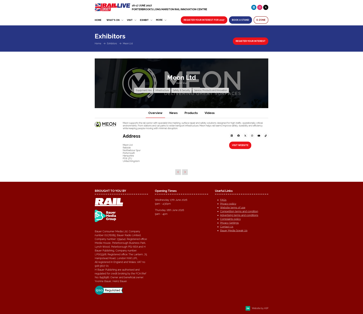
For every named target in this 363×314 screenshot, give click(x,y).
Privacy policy (228, 203)
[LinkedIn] (253, 7)
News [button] (173, 113)
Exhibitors (112, 43)
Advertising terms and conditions (239, 215)
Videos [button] (210, 113)
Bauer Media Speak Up (233, 230)
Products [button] (191, 113)
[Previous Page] (178, 172)
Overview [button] (155, 113)
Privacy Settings (229, 222)
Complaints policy (230, 219)
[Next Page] (185, 172)
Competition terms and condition (239, 211)
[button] (160, 20)
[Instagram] (259, 7)
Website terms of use (232, 207)
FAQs (223, 199)
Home (98, 20)
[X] (265, 7)
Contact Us (226, 226)
